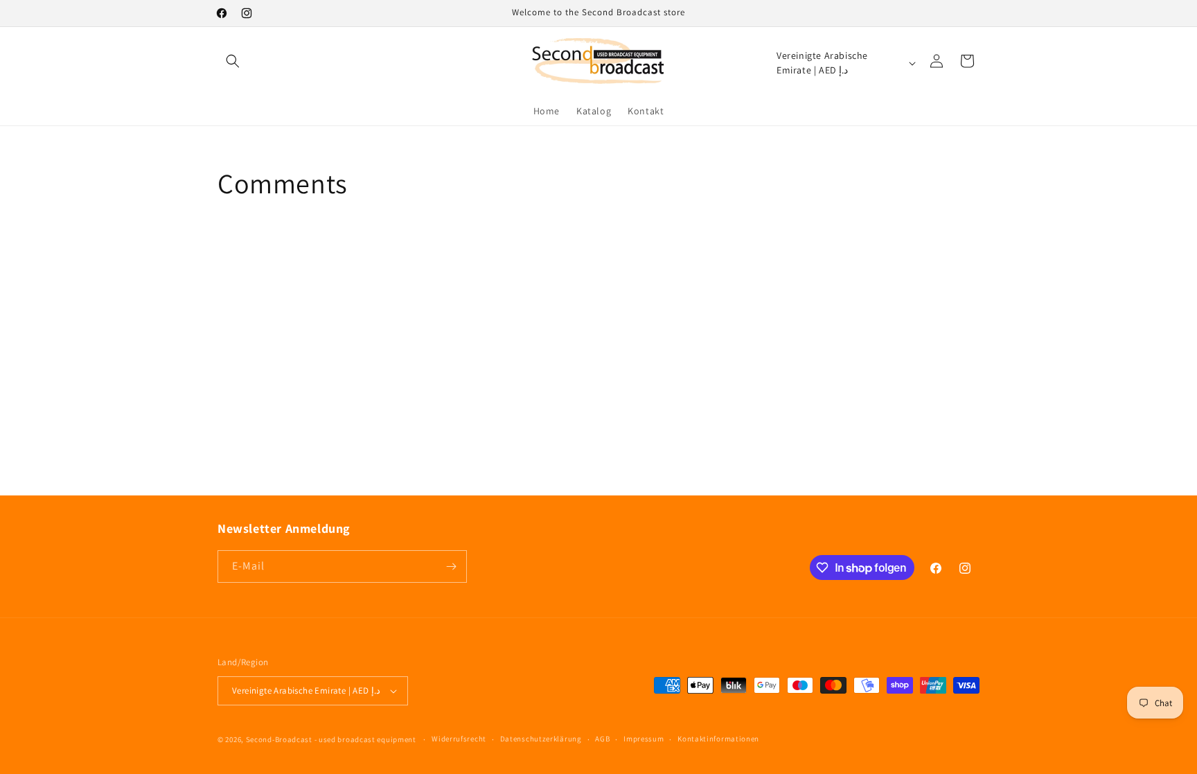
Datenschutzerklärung (541, 739)
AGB (602, 739)
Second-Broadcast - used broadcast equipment (331, 739)
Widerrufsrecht (459, 739)
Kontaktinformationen (718, 739)
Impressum (643, 739)
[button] (233, 61)
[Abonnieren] (451, 566)
